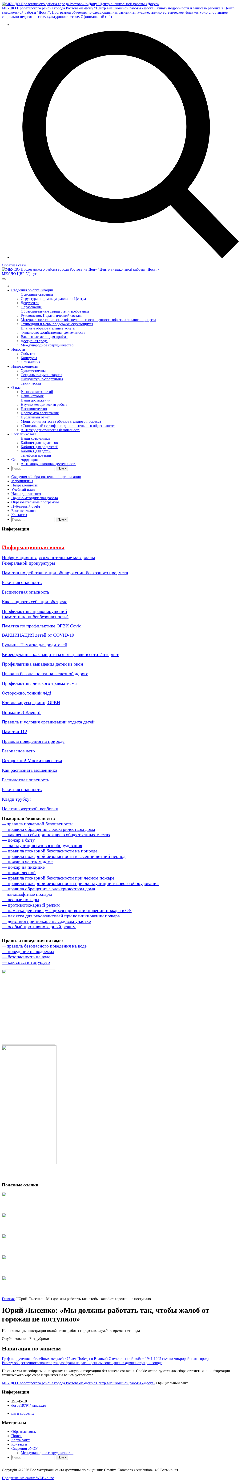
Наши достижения (35, 400)
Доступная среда (34, 341)
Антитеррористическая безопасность (50, 430)
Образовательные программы (35, 502)
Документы (30, 303)
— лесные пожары (20, 899)
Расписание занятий (37, 392)
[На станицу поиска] (125, 257)
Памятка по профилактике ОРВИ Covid (41, 625)
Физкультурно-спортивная (42, 379)
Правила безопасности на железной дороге (45, 673)
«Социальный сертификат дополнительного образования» (68, 426)
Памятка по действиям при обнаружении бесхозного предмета (65, 572)
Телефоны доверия (36, 455)
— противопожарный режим (31, 905)
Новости (18, 349)
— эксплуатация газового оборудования (42, 845)
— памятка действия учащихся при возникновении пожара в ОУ (67, 910)
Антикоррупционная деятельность (48, 464)
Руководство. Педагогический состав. (51, 315)
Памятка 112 (14, 731)
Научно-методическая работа (44, 404)
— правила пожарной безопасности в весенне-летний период (63, 856)
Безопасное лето (18, 750)
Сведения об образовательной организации (46, 477)
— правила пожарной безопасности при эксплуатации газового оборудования (80, 883)
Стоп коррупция (24, 460)
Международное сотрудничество (47, 345)
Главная (8, 1299)
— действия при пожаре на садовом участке (46, 921)
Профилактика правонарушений (34, 611)
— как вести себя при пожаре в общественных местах (56, 834)
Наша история (32, 396)
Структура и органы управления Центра (53, 299)
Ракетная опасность (22, 582)
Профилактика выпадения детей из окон (42, 664)
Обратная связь (14, 265)
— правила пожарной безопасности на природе (49, 850)
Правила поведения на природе (33, 741)
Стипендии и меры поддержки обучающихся (57, 324)
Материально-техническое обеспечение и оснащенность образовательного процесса (88, 320)
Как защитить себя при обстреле (34, 601)
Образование (31, 307)
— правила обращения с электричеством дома (48, 829)
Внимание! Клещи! (21, 712)
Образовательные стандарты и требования (55, 311)
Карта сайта (20, 1440)
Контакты (19, 515)
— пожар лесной (19, 872)
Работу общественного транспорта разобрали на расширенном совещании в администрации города (82, 1363)
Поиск (16, 1436)
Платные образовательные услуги (48, 328)
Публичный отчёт (35, 417)
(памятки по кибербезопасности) (35, 616)
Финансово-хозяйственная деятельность (53, 332)
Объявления (30, 362)
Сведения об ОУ (24, 1448)
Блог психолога (23, 434)
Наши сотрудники (35, 438)
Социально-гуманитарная (41, 375)
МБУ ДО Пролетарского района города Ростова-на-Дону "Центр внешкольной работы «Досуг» (78, 1383)
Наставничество (34, 409)
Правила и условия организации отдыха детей (48, 721)
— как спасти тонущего (26, 962)
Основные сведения (37, 294)
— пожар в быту (18, 840)
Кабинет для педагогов (39, 443)
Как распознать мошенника (29, 770)
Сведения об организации (32, 290)
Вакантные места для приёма (44, 337)
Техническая (31, 383)
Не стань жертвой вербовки (30, 808)
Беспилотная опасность (25, 591)
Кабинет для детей (36, 451)
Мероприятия (22, 481)
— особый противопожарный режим (39, 926)
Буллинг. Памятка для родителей (34, 644)
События (28, 354)
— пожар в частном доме (27, 861)
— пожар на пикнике (23, 867)
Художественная (34, 371)
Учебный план (23, 489)
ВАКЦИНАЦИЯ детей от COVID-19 (38, 635)
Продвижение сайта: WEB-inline (28, 1478)
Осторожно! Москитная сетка (32, 760)
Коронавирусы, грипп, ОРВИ (31, 702)
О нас (15, 388)
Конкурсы (29, 358)
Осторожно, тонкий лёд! (26, 692)
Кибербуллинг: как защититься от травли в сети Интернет (60, 654)
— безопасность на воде (26, 956)
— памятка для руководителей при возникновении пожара (61, 915)
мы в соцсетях (22, 1413)
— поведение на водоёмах (28, 951)
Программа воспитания (40, 413)
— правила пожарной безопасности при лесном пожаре (58, 877)
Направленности (24, 366)
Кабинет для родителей (39, 447)
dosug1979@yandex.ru (28, 1405)
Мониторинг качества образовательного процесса (61, 421)
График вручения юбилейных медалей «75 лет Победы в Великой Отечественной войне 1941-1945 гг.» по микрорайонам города (105, 1359)
